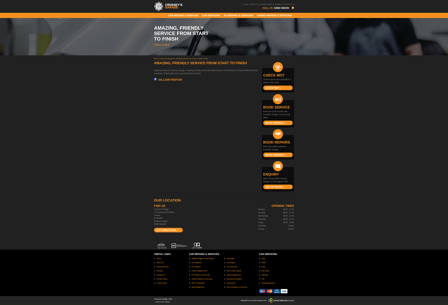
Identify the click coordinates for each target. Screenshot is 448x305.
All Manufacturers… (269, 283)
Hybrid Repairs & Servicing (274, 15)
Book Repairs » (275, 155)
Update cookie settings (162, 302)
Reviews (278, 4)
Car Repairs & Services (183, 15)
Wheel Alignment (198, 287)
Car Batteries (197, 262)
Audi (263, 258)
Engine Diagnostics (234, 275)
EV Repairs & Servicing (238, 15)
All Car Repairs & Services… (238, 287)
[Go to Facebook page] (293, 8)
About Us (254, 4)
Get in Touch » (275, 187)
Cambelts (230, 258)
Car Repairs (196, 267)
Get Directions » (167, 230)
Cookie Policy (162, 283)
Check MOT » (274, 88)
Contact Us (288, 4)
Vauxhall (265, 275)
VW (263, 279)
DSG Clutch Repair (234, 271)
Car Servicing (211, 15)
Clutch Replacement (199, 271)
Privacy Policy (162, 279)
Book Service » (275, 123)
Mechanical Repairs (234, 279)
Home (246, 4)
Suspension (231, 283)
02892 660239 (276, 8)
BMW (264, 262)
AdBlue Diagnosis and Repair (203, 258)
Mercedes (265, 271)
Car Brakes (231, 262)
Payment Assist (266, 4)
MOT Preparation (198, 283)
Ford (263, 267)
